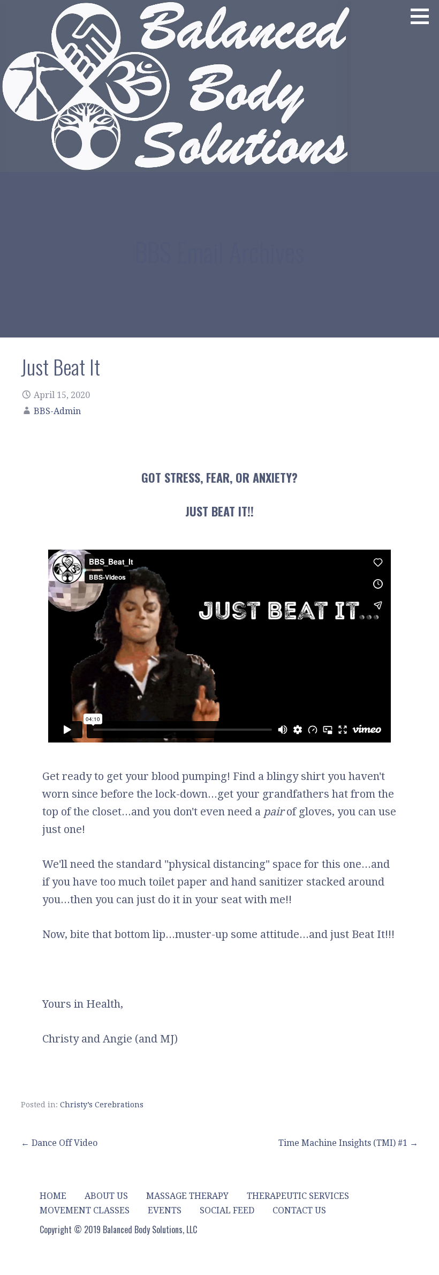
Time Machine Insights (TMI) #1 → (348, 1143)
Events (164, 1210)
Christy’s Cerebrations (101, 1104)
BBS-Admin (57, 411)
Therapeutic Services (298, 1196)
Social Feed (227, 1210)
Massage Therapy (187, 1196)
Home (53, 1196)
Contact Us (299, 1210)
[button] (423, 16)
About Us (106, 1196)
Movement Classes (85, 1210)
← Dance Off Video (59, 1143)
